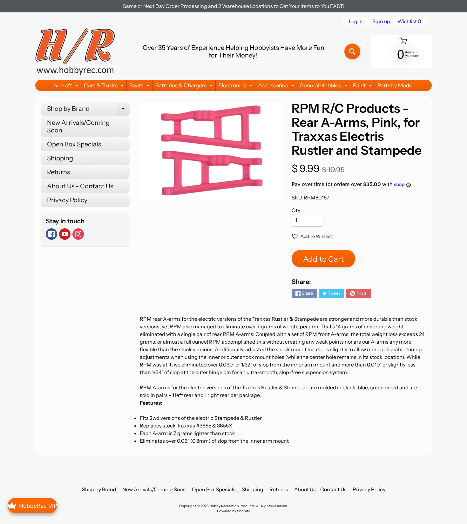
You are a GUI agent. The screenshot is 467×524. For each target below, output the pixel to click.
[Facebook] (51, 234)
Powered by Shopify (233, 511)
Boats (140, 86)
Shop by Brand (88, 110)
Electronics (236, 86)
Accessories (277, 86)
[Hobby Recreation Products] (75, 51)
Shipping (60, 158)
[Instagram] (78, 234)
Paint (363, 86)
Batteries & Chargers (184, 86)
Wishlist (409, 21)
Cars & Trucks (104, 86)
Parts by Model (395, 85)
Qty (296, 210)
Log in (356, 21)
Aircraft (66, 86)
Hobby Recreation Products (231, 506)
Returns (58, 172)
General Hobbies (324, 86)
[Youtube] (65, 234)
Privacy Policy (67, 200)
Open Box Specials (74, 144)
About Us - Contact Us (80, 186)
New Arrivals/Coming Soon (78, 126)
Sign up (381, 21)
